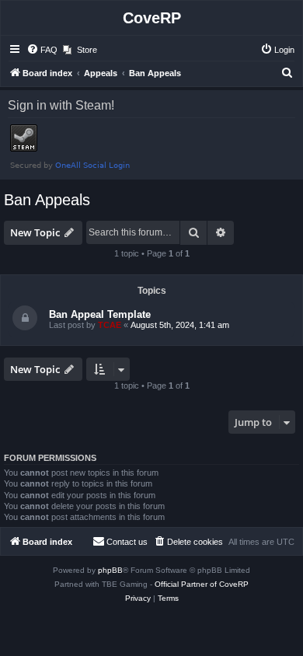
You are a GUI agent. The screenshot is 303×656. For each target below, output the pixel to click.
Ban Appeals (47, 199)
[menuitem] (41, 49)
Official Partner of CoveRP (202, 584)
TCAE (109, 325)
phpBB (110, 570)
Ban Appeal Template (100, 314)
